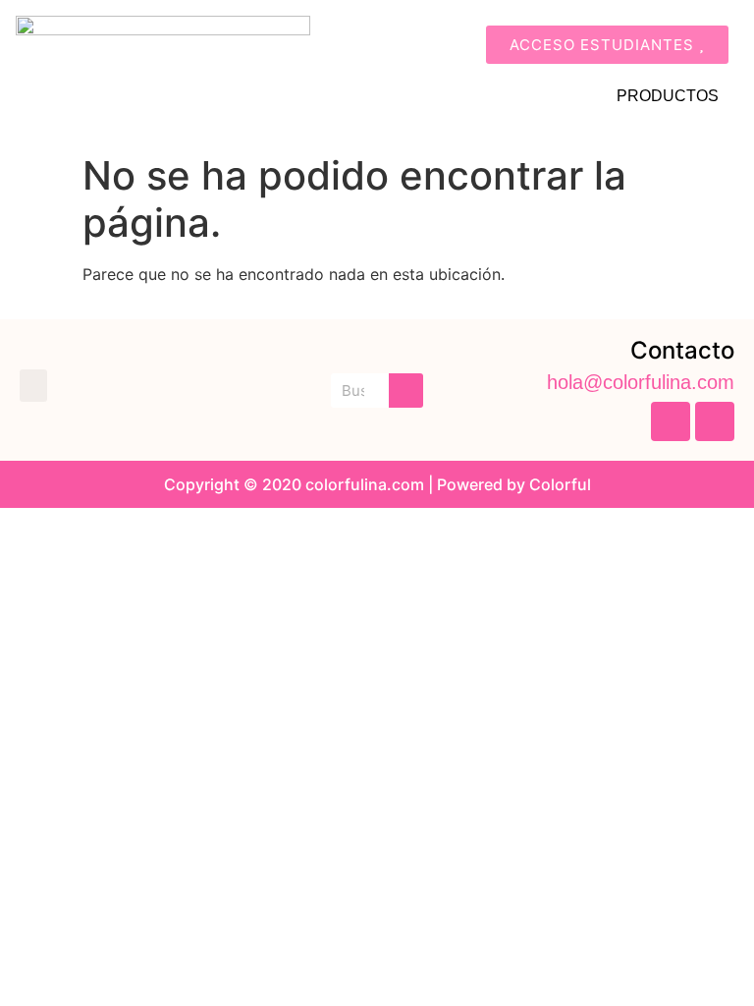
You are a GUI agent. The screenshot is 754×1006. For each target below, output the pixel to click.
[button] (33, 385)
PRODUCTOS (668, 95)
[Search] (406, 390)
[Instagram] (714, 421)
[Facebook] (670, 421)
